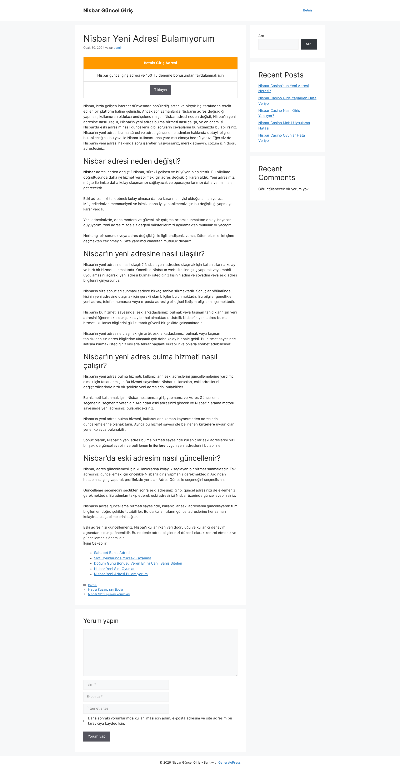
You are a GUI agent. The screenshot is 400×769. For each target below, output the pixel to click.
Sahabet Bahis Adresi (112, 553)
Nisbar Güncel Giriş (108, 10)
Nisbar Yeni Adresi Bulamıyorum (121, 574)
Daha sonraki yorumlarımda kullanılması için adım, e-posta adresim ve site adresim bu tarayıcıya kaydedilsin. (160, 721)
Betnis (307, 10)
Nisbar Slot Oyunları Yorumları (109, 594)
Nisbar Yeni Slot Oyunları (114, 569)
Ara (261, 36)
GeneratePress (229, 762)
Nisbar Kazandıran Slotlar (105, 589)
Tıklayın (160, 90)
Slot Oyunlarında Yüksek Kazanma (122, 558)
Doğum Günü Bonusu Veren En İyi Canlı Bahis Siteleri (138, 563)
